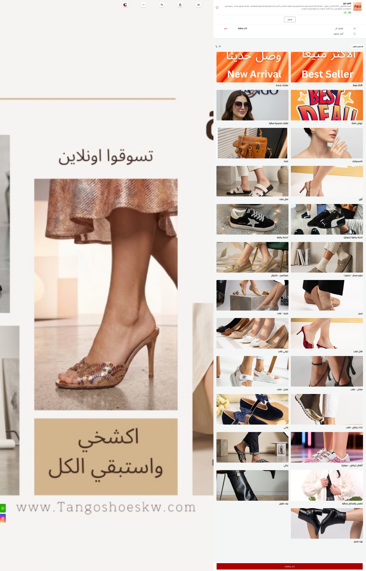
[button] (289, 7)
